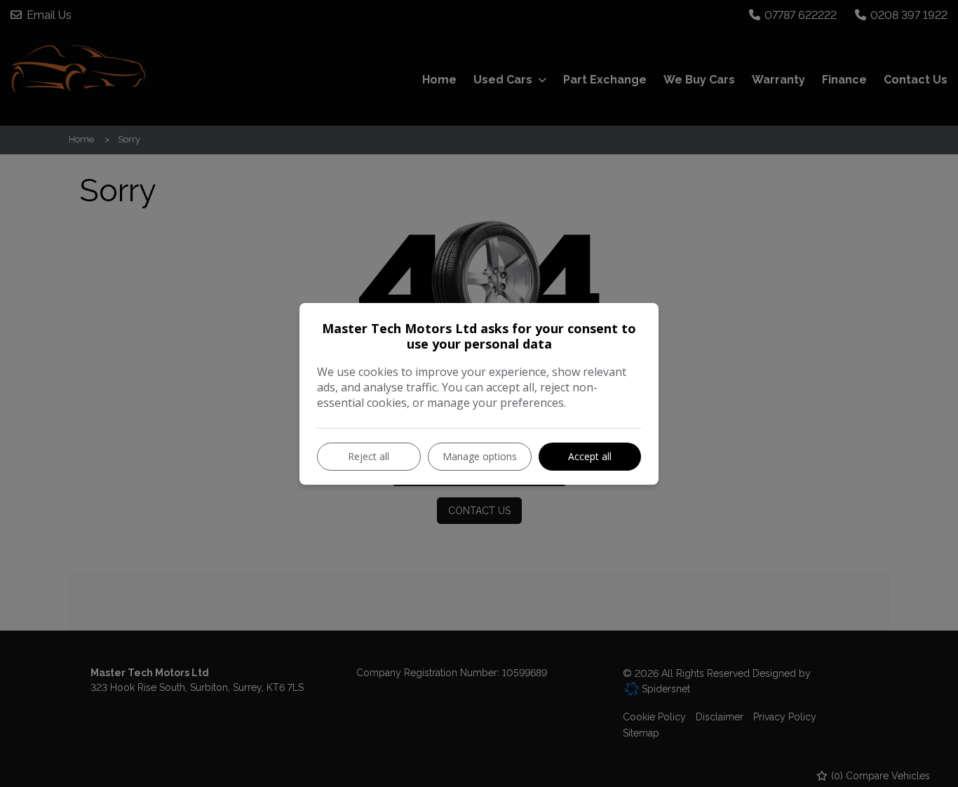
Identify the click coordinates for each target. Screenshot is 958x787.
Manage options (480, 456)
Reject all (368, 456)
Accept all (590, 456)
